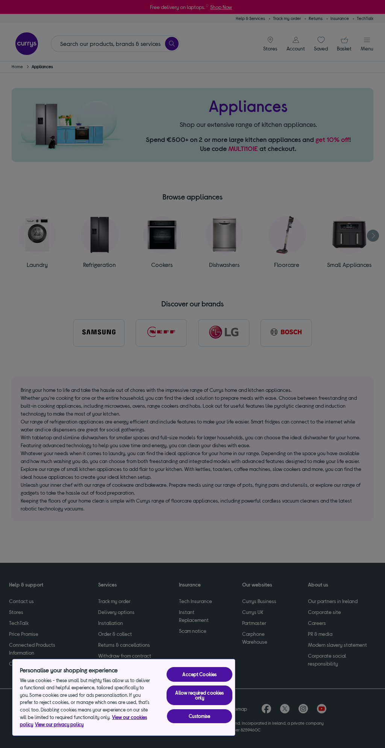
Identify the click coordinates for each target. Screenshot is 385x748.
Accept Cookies (199, 674)
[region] (123, 697)
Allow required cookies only (199, 695)
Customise (199, 716)
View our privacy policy (59, 724)
